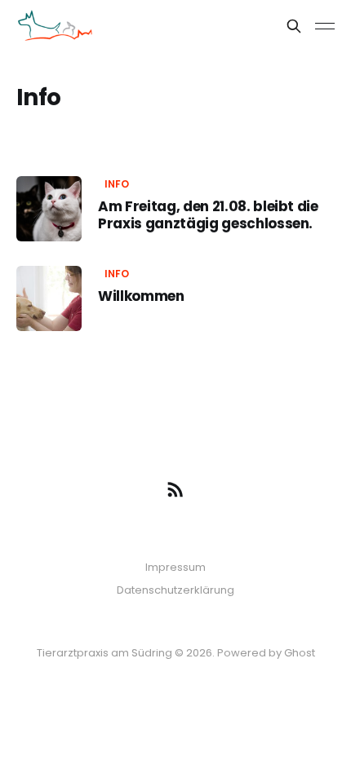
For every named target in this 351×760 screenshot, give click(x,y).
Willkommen (141, 296)
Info (116, 184)
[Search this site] (294, 26)
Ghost (299, 653)
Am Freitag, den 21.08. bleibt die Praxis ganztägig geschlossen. (208, 214)
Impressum (175, 567)
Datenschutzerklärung (175, 590)
